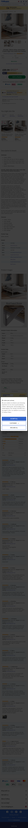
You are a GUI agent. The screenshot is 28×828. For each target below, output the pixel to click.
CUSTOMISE (13, 423)
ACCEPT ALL (14, 418)
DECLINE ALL (14, 427)
